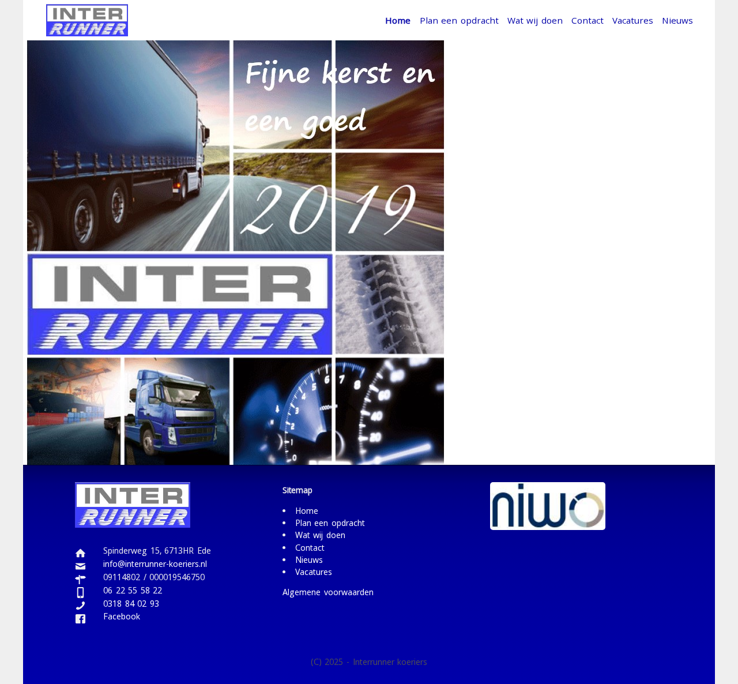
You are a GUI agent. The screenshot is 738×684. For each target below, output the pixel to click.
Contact (587, 20)
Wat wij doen (535, 20)
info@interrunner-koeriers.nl (155, 565)
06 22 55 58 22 (132, 592)
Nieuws (677, 20)
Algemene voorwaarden (328, 593)
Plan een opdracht (459, 20)
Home (398, 20)
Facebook (121, 618)
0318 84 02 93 (131, 605)
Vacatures (632, 20)
